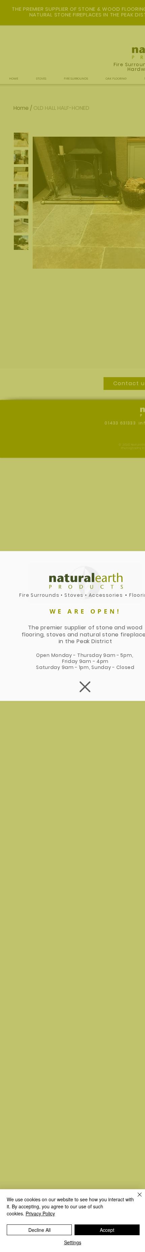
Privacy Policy (40, 1213)
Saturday (48, 667)
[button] (85, 686)
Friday (70, 661)
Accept (107, 1229)
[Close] (135, 1199)
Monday (61, 655)
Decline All (39, 1229)
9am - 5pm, (119, 655)
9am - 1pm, (77, 667)
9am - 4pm (94, 661)
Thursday (90, 655)
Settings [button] (72, 1242)
